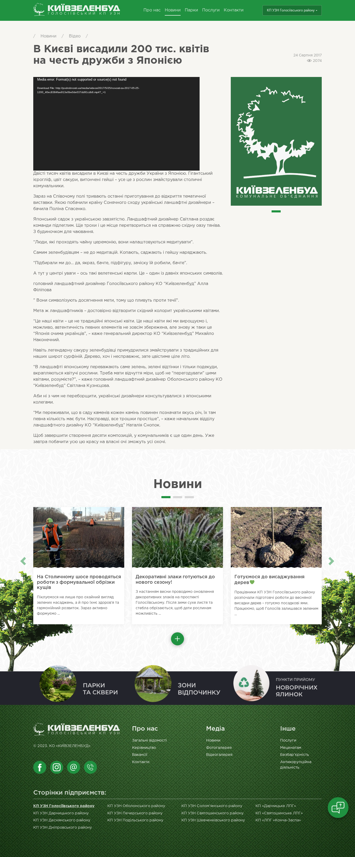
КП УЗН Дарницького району (61, 813)
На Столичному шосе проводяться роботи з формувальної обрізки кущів (79, 582)
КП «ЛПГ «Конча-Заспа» (278, 820)
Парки (191, 10)
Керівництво (144, 747)
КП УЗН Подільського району (135, 820)
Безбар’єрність (294, 754)
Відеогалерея (219, 754)
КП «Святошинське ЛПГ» (279, 813)
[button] (177, 638)
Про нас (152, 10)
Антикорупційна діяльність (295, 764)
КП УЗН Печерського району (135, 813)
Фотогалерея (219, 747)
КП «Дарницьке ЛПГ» (275, 806)
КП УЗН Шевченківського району (213, 820)
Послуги (211, 10)
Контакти (234, 10)
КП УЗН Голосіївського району (291, 10)
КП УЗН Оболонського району (136, 806)
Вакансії (139, 754)
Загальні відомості (149, 740)
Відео (75, 36)
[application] (116, 124)
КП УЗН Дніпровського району (62, 827)
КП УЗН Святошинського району (212, 813)
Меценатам (290, 747)
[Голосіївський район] (76, 10)
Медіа (215, 729)
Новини (173, 10)
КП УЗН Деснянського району (61, 820)
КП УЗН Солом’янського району (211, 806)
